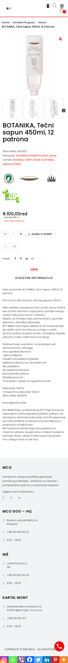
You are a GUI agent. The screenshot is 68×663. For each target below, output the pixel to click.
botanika (21, 155)
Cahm (28, 159)
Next (63, 110)
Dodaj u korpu (42, 234)
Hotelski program (24, 22)
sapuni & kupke (12, 164)
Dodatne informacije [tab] (34, 278)
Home (5, 22)
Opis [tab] (34, 269)
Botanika (18, 159)
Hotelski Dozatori (38, 155)
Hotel (37, 159)
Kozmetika (47, 159)
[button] (60, 39)
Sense (42, 22)
